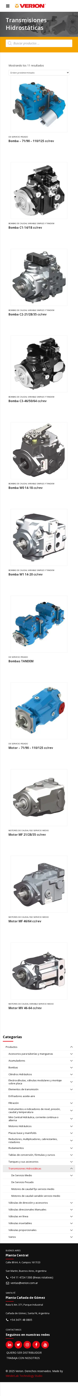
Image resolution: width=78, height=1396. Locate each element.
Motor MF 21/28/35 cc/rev (27, 835)
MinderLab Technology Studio (24, 1376)
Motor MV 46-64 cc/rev (25, 1008)
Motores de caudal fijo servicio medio (29, 830)
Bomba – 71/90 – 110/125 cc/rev (31, 141)
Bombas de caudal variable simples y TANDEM (31, 223)
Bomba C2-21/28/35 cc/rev (28, 314)
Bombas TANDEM (21, 661)
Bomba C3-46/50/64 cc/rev (28, 401)
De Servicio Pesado (18, 137)
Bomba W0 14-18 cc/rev (26, 488)
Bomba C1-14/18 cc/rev (25, 228)
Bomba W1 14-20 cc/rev (26, 574)
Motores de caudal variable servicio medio (31, 1004)
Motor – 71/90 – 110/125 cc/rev (31, 748)
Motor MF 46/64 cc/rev (25, 921)
